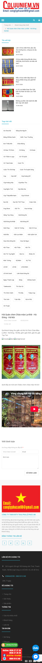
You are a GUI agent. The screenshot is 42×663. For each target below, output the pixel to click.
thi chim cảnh (8, 293)
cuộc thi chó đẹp (9, 169)
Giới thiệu (7, 599)
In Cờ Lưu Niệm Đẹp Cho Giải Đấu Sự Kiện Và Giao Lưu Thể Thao (26, 91)
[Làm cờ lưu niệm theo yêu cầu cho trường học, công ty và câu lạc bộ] (8, 51)
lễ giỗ (5, 267)
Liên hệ (6, 625)
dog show (7, 208)
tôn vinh (6, 299)
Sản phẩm (7, 603)
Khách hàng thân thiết (22, 25)
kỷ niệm (18, 260)
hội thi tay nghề (9, 254)
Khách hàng (7, 620)
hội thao (6, 247)
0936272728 (11, 645)
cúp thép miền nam (10, 195)
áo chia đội (7, 131)
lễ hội (14, 267)
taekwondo (7, 286)
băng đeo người (21, 131)
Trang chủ (7, 594)
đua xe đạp (28, 208)
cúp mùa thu (22, 182)
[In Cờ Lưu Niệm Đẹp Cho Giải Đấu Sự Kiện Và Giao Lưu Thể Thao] (8, 93)
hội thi (27, 247)
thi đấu (20, 293)
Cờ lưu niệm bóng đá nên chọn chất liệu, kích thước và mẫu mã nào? (26, 61)
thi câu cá (19, 286)
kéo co (22, 254)
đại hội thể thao (18, 202)
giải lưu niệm (18, 234)
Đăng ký (6, 642)
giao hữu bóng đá (9, 241)
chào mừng (21, 144)
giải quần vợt (32, 234)
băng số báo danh (10, 137)
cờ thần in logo (9, 156)
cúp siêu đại (22, 189)
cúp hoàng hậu (8, 182)
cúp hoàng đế (25, 176)
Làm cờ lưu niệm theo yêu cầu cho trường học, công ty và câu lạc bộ (26, 50)
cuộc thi (21, 163)
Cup (5, 176)
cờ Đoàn (32, 150)
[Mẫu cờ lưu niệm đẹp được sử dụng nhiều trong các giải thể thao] (8, 81)
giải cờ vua (33, 228)
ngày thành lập (9, 280)
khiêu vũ (32, 254)
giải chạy (7, 228)
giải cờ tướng (19, 228)
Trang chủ (8, 25)
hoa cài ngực (24, 241)
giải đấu (6, 234)
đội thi (17, 208)
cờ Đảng (22, 150)
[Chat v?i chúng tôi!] (35, 656)
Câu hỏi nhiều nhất (10, 616)
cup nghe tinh (8, 189)
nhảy (20, 280)
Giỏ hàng (6, 637)
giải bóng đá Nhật (9, 221)
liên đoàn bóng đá (23, 273)
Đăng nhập (7, 646)
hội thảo (17, 247)
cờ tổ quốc (23, 156)
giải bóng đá (22, 215)
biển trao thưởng (27, 137)
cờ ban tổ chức (9, 150)
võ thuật (7, 306)
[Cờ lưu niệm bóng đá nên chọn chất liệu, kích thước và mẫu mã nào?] (8, 66)
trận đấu (17, 299)
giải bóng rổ (24, 221)
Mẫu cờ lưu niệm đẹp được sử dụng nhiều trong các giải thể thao (26, 80)
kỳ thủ (28, 260)
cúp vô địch (25, 195)
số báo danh (31, 280)
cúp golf (13, 176)
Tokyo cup (31, 293)
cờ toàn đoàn (8, 163)
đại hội (6, 202)
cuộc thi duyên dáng (27, 169)
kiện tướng (7, 260)
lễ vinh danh (8, 273)
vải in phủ (28, 299)
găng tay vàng (8, 215)
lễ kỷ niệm (24, 267)
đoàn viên (33, 202)
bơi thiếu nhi (8, 144)
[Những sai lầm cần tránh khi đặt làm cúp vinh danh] (8, 106)
